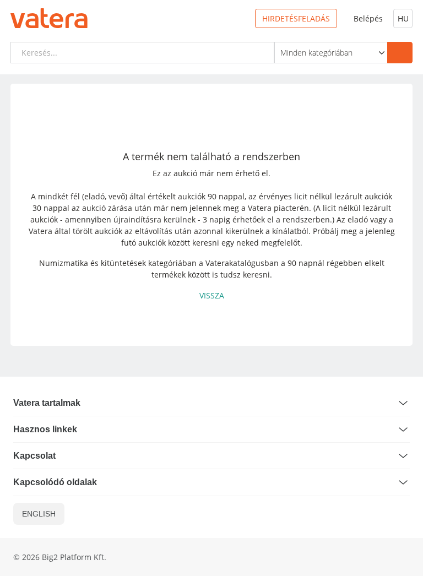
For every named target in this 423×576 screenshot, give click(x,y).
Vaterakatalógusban (242, 263)
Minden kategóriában (316, 52)
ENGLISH (39, 513)
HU (403, 18)
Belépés (368, 18)
